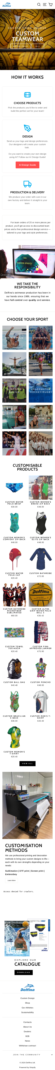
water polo (20, 46)
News (27, 1041)
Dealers (27, 1031)
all (38, 46)
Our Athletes (27, 1008)
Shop (27, 1003)
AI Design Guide (27, 165)
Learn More (12, 880)
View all (27, 763)
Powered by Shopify (27, 1067)
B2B (27, 1036)
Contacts (27, 1022)
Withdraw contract (27, 1046)
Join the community (27, 1055)
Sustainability (27, 1012)
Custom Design (27, 998)
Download (23, 972)
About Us (27, 1027)
